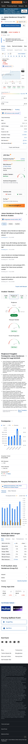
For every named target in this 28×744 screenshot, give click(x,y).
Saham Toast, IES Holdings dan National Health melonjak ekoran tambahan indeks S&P (14, 245)
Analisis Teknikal (7, 292)
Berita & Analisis (17, 46)
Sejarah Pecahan (18, 50)
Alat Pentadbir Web (6, 659)
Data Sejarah (10, 50)
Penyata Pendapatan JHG (11, 482)
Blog (2, 650)
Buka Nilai (23, 93)
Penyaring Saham (12, 6)
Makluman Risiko (5, 734)
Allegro (4, 591)
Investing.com (4, 237)
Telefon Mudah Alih (6, 653)
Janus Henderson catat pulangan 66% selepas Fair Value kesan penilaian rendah (13, 267)
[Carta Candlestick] (3, 54)
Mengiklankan (18, 653)
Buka (16, 559)
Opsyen (26, 50)
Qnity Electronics (19, 591)
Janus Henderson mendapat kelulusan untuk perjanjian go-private (13, 256)
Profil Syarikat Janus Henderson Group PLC (9, 567)
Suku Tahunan (12, 490)
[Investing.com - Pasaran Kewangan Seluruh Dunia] (7, 2)
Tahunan (3, 490)
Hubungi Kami (18, 656)
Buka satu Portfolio (6, 656)
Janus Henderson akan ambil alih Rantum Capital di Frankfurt (14, 278)
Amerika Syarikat (22, 581)
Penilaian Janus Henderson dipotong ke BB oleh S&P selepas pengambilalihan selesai (13, 233)
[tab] (6, 296)
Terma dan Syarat (5, 724)
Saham (4, 6)
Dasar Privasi (4, 729)
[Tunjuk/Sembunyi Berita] (10, 54)
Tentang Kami (18, 650)
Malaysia (21, 6)
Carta (8, 46)
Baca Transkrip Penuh (22, 411)
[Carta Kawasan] (5, 54)
